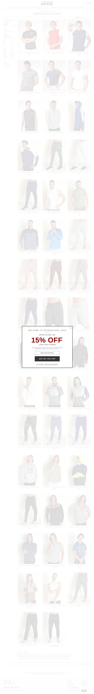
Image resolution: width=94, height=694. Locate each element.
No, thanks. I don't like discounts (47, 364)
